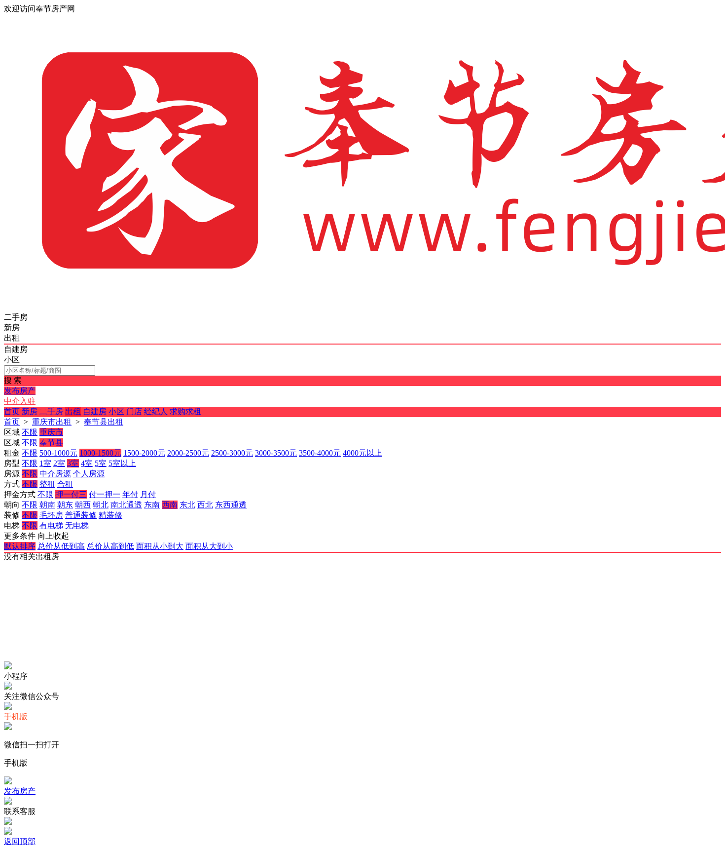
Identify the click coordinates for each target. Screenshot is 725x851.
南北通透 (126, 505)
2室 (59, 463)
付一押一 (104, 494)
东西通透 (231, 505)
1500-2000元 (144, 453)
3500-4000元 (320, 453)
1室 (45, 463)
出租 (73, 411)
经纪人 (156, 411)
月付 (148, 494)
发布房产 (20, 391)
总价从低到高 (61, 546)
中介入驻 (20, 401)
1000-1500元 (100, 453)
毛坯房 (51, 515)
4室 (87, 463)
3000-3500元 (276, 453)
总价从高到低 (110, 546)
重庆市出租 (52, 422)
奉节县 (51, 442)
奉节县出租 (103, 422)
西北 (205, 505)
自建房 (95, 411)
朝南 (47, 505)
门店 (134, 411)
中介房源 (55, 473)
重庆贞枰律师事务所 (104, 648)
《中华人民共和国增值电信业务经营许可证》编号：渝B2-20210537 (183, 611)
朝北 (101, 505)
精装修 (110, 515)
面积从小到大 (159, 546)
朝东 (65, 505)
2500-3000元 (232, 453)
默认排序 (20, 546)
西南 (170, 505)
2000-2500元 (188, 453)
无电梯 (77, 525)
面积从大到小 (209, 546)
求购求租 (185, 411)
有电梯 (51, 525)
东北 (187, 505)
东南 (152, 505)
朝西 (83, 505)
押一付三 (71, 494)
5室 (101, 463)
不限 (29, 432)
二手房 (51, 411)
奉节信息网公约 (94, 629)
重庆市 (51, 432)
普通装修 (81, 515)
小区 (116, 411)
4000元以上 (362, 453)
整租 (47, 484)
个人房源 (89, 473)
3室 (73, 463)
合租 (65, 484)
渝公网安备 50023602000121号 (121, 575)
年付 (130, 494)
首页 (12, 411)
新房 (29, 411)
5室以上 (122, 463)
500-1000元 (58, 453)
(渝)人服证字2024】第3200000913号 (130, 593)
